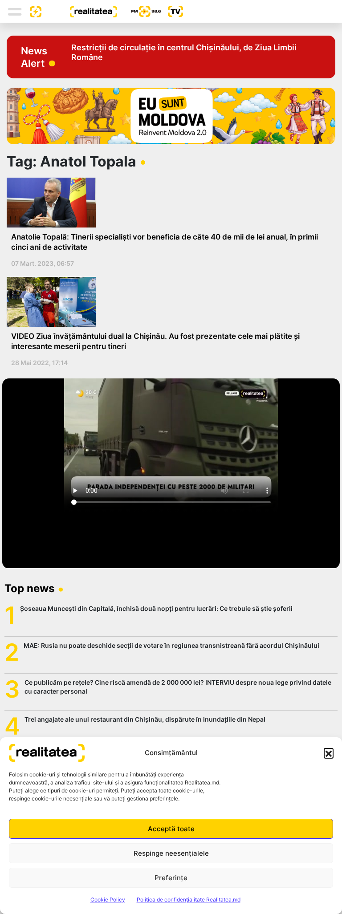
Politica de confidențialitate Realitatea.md (188, 899)
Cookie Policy (107, 899)
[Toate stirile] (32, 11)
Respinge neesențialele (171, 853)
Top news (29, 588)
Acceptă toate (171, 829)
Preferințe (171, 877)
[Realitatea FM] (139, 11)
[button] (328, 752)
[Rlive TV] (172, 11)
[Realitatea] (79, 11)
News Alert (34, 57)
